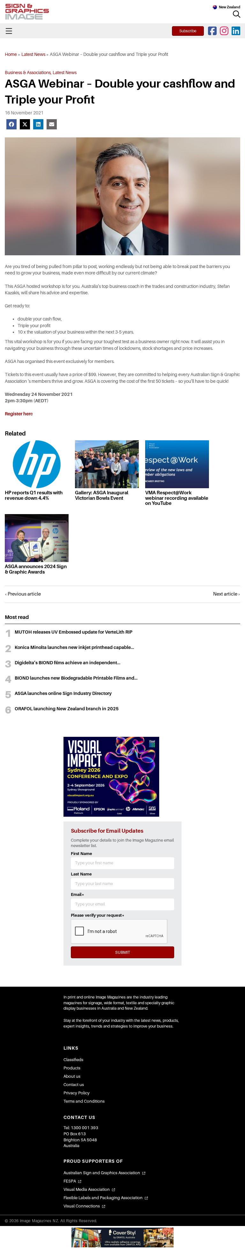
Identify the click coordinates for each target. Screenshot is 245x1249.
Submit (122, 952)
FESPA (69, 1181)
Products (71, 1068)
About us (71, 1076)
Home (11, 54)
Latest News (33, 54)
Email (77, 894)
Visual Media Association (86, 1189)
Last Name (81, 874)
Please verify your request (97, 915)
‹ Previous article (23, 594)
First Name (81, 853)
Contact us (73, 1084)
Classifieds (73, 1059)
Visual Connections (81, 1206)
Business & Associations (28, 72)
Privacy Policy (76, 1093)
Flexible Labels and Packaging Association (103, 1197)
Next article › (226, 594)
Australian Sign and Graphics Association (101, 1172)
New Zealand (229, 7)
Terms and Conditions (84, 1101)
